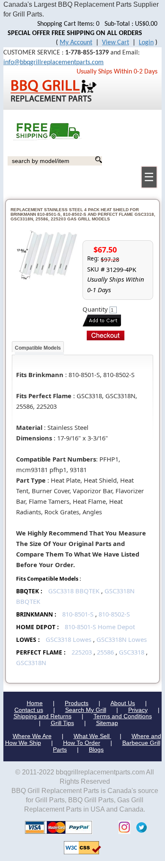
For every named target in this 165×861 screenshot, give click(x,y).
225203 (82, 652)
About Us (122, 703)
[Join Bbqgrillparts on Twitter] (139, 827)
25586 (105, 652)
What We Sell (92, 736)
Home (35, 703)
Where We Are (32, 736)
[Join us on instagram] (122, 827)
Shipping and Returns (43, 716)
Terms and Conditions (123, 716)
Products (76, 703)
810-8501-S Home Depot (100, 626)
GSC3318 (131, 652)
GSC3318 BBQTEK (74, 591)
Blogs (96, 749)
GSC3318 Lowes (68, 639)
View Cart (115, 42)
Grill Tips (62, 723)
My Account (76, 42)
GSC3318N (31, 662)
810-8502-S (114, 614)
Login (146, 42)
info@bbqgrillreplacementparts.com (53, 62)
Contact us (28, 709)
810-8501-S (78, 614)
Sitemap (107, 723)
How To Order (81, 742)
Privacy (138, 709)
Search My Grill (85, 709)
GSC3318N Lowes (121, 639)
